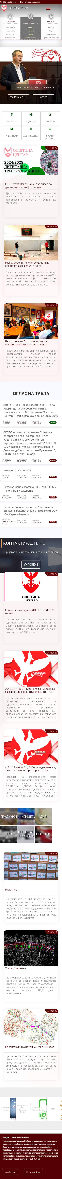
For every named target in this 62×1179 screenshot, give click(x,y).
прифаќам (10, 1172)
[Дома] (3, 8)
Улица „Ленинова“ (15, 968)
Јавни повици (51, 34)
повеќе (36, 1158)
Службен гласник (30, 38)
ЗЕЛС (53, 1109)
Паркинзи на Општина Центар (37, 1109)
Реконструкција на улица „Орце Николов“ (30, 1046)
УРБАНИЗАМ (12, 136)
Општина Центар (19, 8)
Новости (51, 27)
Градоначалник (18, 97)
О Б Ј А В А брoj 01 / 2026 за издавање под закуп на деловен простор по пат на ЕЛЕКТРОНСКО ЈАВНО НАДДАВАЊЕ (30, 769)
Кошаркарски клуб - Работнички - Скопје (22, 1109)
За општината (10, 27)
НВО (8, 834)
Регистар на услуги (25, 834)
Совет (43, 97)
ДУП (43, 816)
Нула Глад (11, 889)
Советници (30, 27)
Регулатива (10, 34)
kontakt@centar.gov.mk (31, 2)
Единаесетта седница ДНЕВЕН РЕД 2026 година (29, 612)
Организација (10, 31)
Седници (31, 34)
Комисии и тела (10, 38)
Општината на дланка (6, 1109)
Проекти (43, 834)
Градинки (8, 816)
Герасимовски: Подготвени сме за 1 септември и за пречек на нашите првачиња (27, 343)
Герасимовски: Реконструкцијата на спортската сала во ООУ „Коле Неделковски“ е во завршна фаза (27, 264)
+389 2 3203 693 (9, 2)
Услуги (51, 31)
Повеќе (32, 564)
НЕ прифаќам (33, 1172)
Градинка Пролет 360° (51, 38)
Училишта (26, 816)
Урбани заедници (50, 137)
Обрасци (50, 121)
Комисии (31, 31)
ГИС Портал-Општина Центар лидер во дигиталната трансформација (28, 186)
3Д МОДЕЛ (31, 121)
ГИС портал (12, 121)
